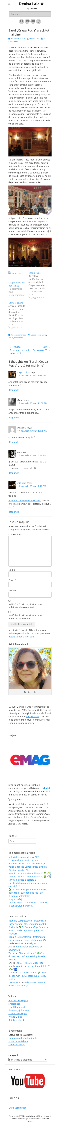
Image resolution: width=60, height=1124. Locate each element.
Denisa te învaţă (16, 1044)
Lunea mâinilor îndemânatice (23, 1038)
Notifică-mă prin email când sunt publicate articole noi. (25, 617)
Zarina (11, 953)
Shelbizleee (14, 1003)
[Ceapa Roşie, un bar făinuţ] (16, 276)
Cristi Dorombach (17, 1107)
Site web (12, 590)
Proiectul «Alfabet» (18, 1041)
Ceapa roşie (36, 334)
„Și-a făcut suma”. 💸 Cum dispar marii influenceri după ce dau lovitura (27, 956)
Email (12, 580)
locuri (10, 337)
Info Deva (21, 482)
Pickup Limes (15, 1016)
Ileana (11, 920)
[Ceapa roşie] (38, 285)
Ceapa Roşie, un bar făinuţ (16, 284)
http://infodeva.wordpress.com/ (24, 500)
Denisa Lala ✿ (31, 4)
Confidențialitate (18, 1118)
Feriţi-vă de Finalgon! (25, 943)
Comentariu (15, 534)
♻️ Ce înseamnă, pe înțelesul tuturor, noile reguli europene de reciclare (28, 930)
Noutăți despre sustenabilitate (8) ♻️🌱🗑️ (30, 876)
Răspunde (13, 389)
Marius (12, 972)
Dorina (11, 927)
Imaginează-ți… (16, 899)
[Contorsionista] (18, 315)
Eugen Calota (23, 372)
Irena (11, 936)
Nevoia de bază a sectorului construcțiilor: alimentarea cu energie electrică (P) (27, 883)
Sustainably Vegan (17, 1013)
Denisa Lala (34, 38)
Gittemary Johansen (18, 1010)
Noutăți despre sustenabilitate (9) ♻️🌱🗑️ (30, 873)
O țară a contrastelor (19, 895)
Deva (44, 334)
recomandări (20, 334)
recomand (18, 337)
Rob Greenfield (16, 1020)
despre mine (32, 716)
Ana (10, 946)
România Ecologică (18, 1000)
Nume (12, 569)
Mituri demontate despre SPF (23, 857)
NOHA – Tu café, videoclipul (30, 962)
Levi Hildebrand (16, 1007)
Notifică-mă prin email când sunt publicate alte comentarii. (25, 606)
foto (12, 334)
